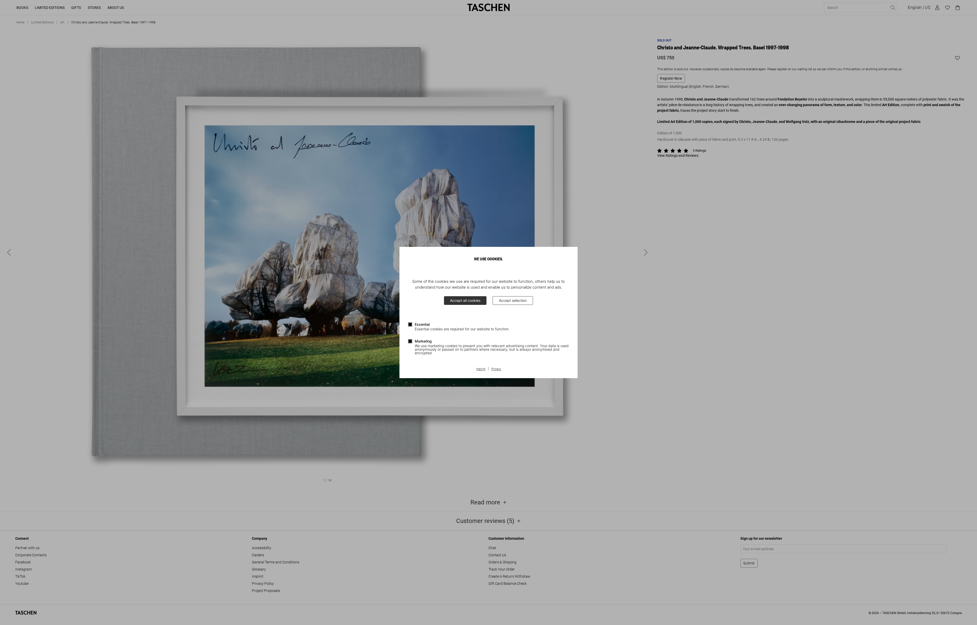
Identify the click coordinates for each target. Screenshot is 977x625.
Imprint (480, 369)
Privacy (496, 369)
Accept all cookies (465, 300)
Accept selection (513, 300)
